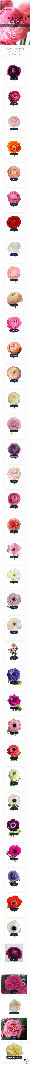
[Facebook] (11, 21)
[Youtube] (18, 21)
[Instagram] (15, 21)
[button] (15, 25)
